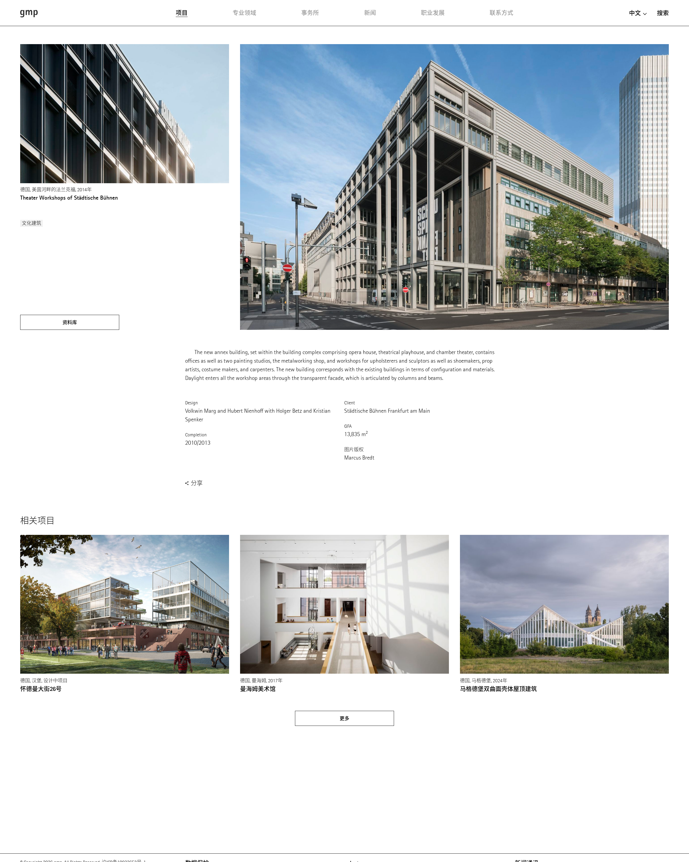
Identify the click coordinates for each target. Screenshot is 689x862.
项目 (182, 12)
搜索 (663, 13)
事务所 (310, 12)
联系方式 (501, 12)
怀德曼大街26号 (41, 689)
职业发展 (433, 12)
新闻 (370, 12)
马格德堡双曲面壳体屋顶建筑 (498, 689)
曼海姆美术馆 (258, 689)
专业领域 (244, 12)
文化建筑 (31, 223)
